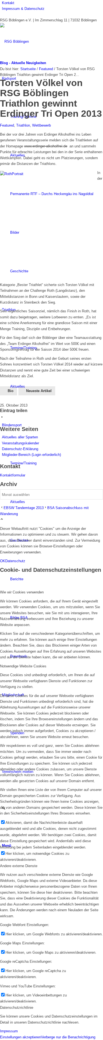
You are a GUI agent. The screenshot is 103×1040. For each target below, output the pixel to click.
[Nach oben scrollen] (2, 520)
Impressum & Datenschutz (23, 9)
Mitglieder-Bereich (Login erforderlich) (31, 455)
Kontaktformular (12, 475)
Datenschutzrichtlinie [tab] (16, 1007)
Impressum (9, 1031)
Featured (7, 125)
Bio (10, 391)
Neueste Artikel (39, 391)
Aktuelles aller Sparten (20, 437)
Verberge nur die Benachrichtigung (68, 1037)
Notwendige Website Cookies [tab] (23, 666)
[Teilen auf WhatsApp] (6, 417)
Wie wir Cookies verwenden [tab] (22, 592)
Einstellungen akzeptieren (20, 1037)
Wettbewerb (41, 125)
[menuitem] (52, 3)
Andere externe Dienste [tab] (18, 866)
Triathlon (23, 125)
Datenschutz (15, 561)
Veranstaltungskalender (20, 443)
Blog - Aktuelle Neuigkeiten (23, 63)
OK (2, 561)
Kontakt (8, 3)
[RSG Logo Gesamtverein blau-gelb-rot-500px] (41, 41)
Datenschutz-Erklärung (20, 449)
